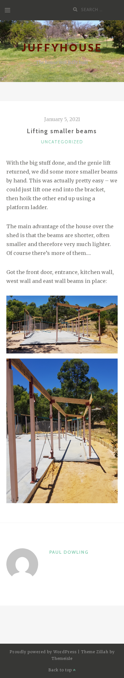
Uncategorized (62, 141)
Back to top (60, 670)
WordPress (65, 651)
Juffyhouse (62, 47)
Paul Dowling (69, 552)
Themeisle (62, 658)
